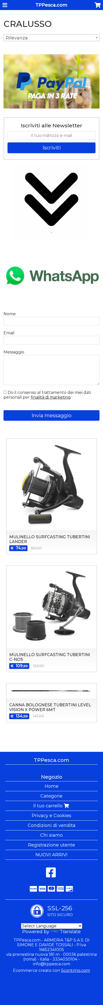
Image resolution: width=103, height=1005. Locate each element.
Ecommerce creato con (51, 970)
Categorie (51, 796)
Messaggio (14, 352)
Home (51, 786)
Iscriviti (51, 148)
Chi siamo (51, 835)
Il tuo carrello (48, 806)
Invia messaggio (52, 415)
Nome (10, 313)
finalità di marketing (51, 397)
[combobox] (52, 37)
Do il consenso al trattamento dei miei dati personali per (47, 395)
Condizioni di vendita (52, 825)
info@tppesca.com (51, 964)
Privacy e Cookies (51, 815)
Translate (70, 931)
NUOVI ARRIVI (52, 855)
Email (9, 333)
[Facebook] (51, 875)
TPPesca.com (51, 5)
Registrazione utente (51, 845)
